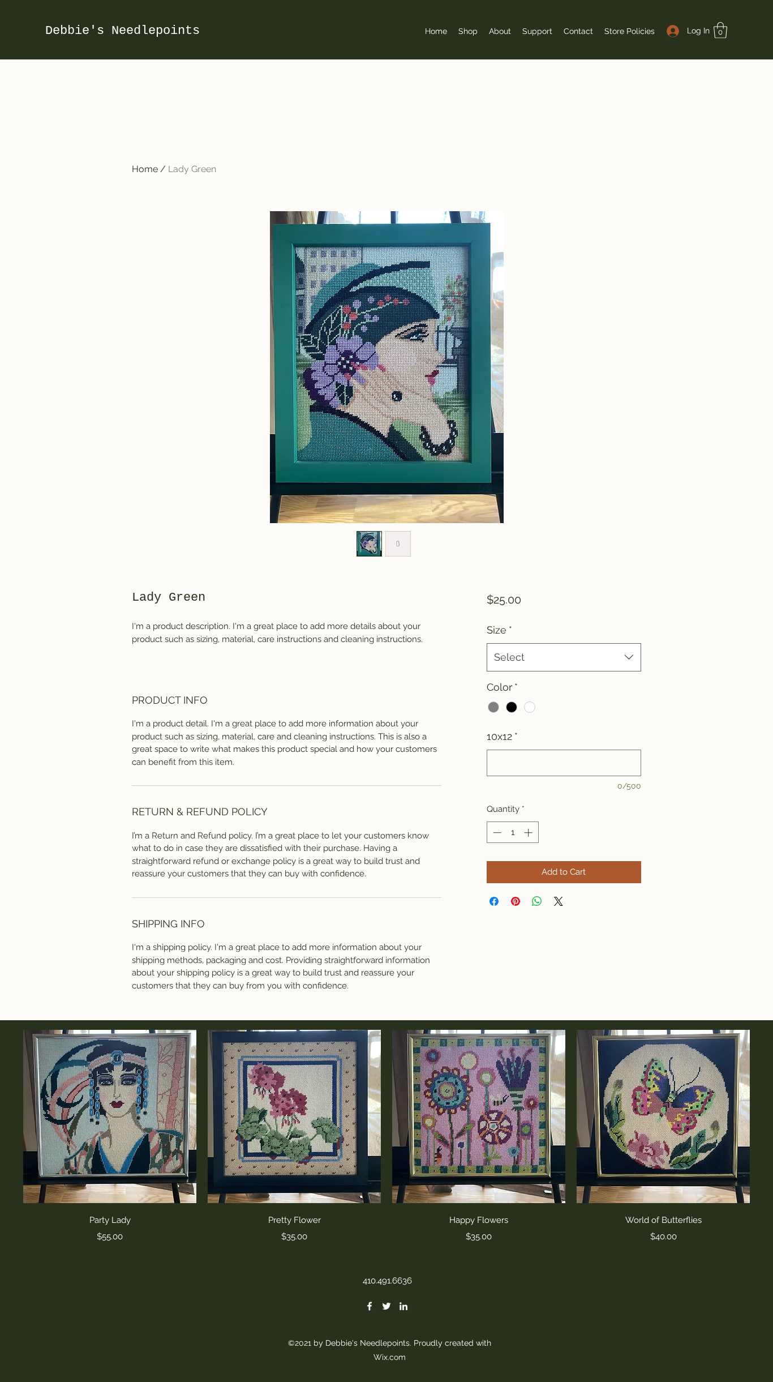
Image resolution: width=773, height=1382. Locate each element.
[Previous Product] (7, 1116)
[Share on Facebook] (494, 901)
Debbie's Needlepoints (122, 31)
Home (145, 169)
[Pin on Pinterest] (515, 901)
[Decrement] (496, 832)
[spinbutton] (512, 832)
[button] (720, 30)
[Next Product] (766, 1116)
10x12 (502, 736)
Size (499, 630)
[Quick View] (109, 1116)
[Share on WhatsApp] (537, 901)
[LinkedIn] (403, 1306)
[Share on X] (558, 901)
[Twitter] (386, 1306)
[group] (386, 1137)
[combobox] (564, 657)
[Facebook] (369, 1306)
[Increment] (529, 832)
